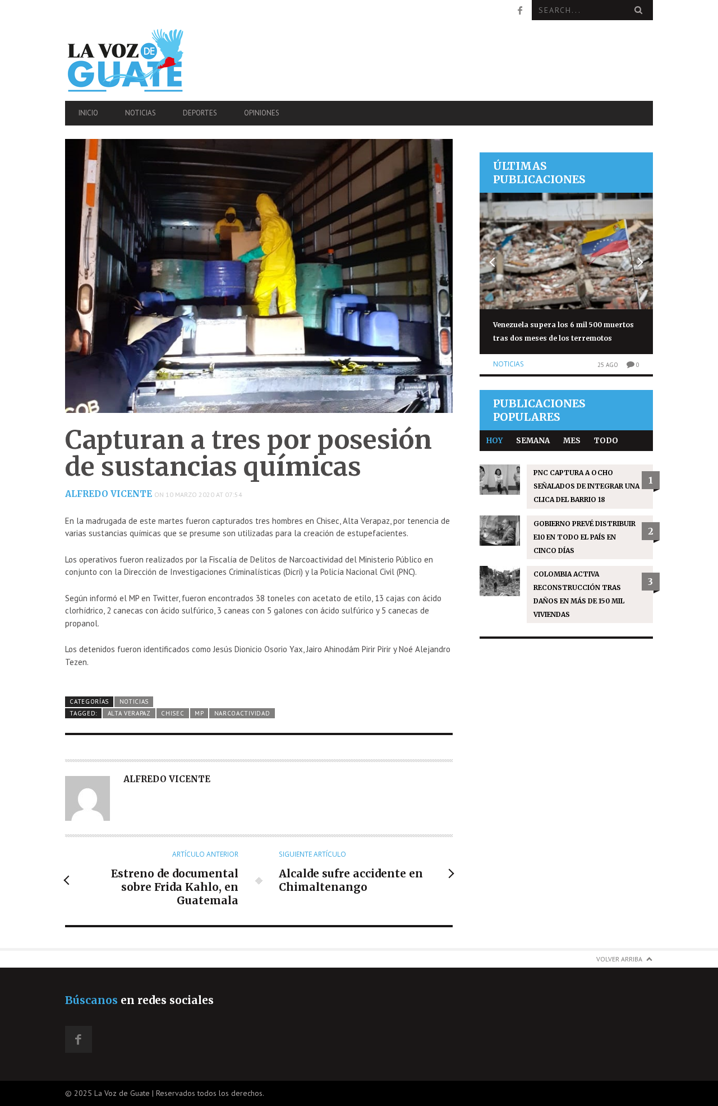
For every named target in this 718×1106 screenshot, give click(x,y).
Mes (572, 440)
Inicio (88, 113)
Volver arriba (619, 959)
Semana (533, 440)
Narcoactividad (242, 713)
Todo (606, 440)
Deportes (200, 113)
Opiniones (261, 113)
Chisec (172, 713)
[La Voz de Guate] (153, 60)
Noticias (140, 113)
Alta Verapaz (129, 713)
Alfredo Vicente (108, 494)
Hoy (494, 440)
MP (199, 713)
